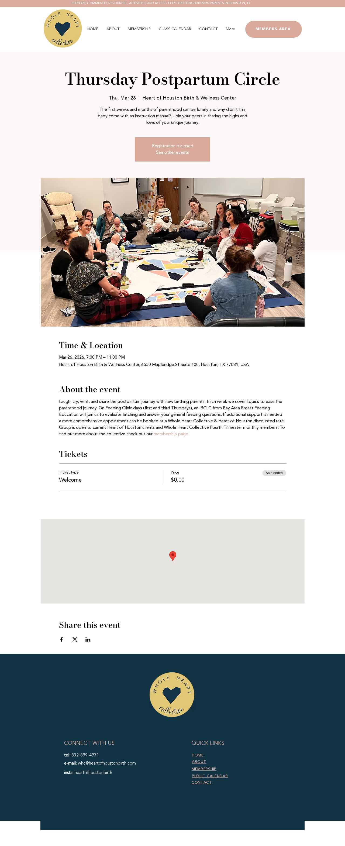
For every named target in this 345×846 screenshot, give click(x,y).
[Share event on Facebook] (61, 639)
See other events (172, 152)
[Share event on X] (74, 639)
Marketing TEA (211, 843)
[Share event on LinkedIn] (88, 639)
